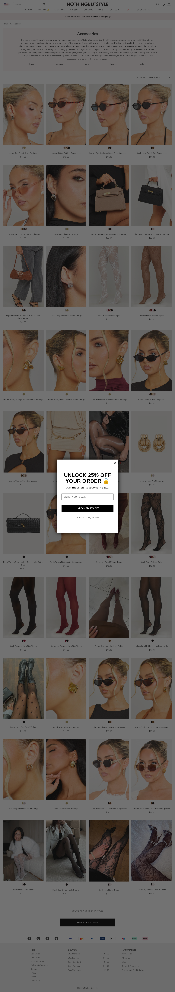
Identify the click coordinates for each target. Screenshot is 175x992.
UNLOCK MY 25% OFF (87, 508)
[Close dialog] (114, 463)
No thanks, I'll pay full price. (87, 518)
